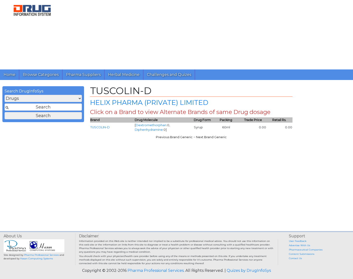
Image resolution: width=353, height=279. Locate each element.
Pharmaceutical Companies (306, 249)
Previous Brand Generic (174, 137)
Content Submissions (301, 254)
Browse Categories (41, 74)
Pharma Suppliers (83, 74)
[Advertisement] (208, 33)
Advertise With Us (299, 245)
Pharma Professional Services (41, 254)
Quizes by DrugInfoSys (249, 270)
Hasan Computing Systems (36, 258)
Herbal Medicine (124, 74)
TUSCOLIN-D (100, 127)
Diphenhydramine (149, 129)
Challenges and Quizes (169, 74)
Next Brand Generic (211, 137)
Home (9, 74)
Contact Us (295, 258)
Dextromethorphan (151, 125)
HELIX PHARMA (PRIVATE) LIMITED (149, 102)
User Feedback (297, 241)
